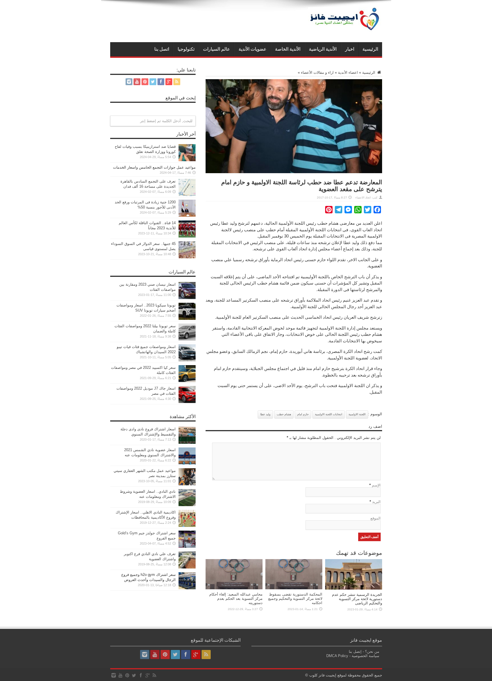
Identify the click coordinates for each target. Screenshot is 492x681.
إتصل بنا (355, 651)
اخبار (349, 49)
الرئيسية (370, 49)
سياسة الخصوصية (365, 656)
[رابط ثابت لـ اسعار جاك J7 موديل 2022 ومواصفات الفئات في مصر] (187, 402)
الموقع (375, 518)
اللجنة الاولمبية (357, 414)
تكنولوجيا (186, 49)
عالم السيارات (216, 49)
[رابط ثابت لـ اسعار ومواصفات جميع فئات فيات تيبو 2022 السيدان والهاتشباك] (187, 360)
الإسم (376, 485)
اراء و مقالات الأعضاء (317, 72)
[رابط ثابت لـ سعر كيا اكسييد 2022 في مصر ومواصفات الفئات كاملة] (187, 381)
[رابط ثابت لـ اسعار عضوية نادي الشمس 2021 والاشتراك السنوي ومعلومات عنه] (187, 463)
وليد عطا (265, 414)
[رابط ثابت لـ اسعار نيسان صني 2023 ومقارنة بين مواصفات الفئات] (187, 298)
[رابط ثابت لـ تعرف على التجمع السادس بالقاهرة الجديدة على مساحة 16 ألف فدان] (187, 195)
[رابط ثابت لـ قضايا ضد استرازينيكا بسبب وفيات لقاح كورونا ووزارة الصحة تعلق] (187, 160)
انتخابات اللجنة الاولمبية (328, 414)
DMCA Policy (337, 656)
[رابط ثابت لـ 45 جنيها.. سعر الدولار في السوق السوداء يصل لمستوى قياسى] (187, 257)
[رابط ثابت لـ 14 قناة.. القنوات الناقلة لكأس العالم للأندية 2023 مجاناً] (187, 236)
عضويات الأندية (252, 49)
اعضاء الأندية (348, 72)
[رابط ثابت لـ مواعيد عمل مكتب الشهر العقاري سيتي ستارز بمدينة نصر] (187, 484)
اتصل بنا (161, 49)
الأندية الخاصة (287, 49)
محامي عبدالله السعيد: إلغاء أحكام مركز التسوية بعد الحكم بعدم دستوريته (236, 598)
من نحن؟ (372, 651)
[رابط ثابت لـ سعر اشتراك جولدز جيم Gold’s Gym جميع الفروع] (187, 546)
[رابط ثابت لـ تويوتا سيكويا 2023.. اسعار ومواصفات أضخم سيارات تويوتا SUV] (187, 318)
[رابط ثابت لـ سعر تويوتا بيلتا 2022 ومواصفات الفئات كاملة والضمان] (187, 339)
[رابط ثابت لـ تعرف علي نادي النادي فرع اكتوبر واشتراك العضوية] (187, 567)
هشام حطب (284, 414)
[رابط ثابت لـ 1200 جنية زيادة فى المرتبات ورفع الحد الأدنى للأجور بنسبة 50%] (187, 215)
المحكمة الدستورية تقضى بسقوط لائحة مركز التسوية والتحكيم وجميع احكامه (295, 598)
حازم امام (303, 414)
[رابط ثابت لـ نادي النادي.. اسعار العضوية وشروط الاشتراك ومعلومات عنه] (187, 505)
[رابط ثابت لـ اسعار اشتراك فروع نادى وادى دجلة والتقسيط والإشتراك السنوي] (187, 442)
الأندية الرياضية (323, 49)
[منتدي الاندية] (345, 28)
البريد (376, 502)
